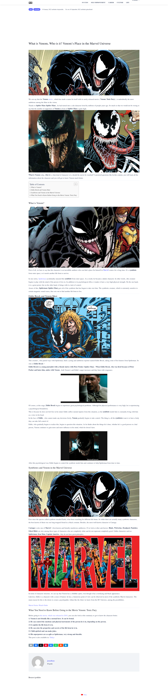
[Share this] (36, 645)
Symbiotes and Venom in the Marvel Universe (45, 193)
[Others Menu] (131, 2)
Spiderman (42, 278)
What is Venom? (36, 187)
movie (50, 99)
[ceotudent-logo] (30, 2)
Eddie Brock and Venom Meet (40, 190)
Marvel (105, 270)
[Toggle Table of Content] (74, 184)
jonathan (51, 660)
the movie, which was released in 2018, (54, 615)
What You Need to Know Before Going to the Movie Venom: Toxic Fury (54, 195)
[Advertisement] (84, 25)
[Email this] (31, 645)
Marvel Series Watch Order (38, 605)
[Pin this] (46, 645)
